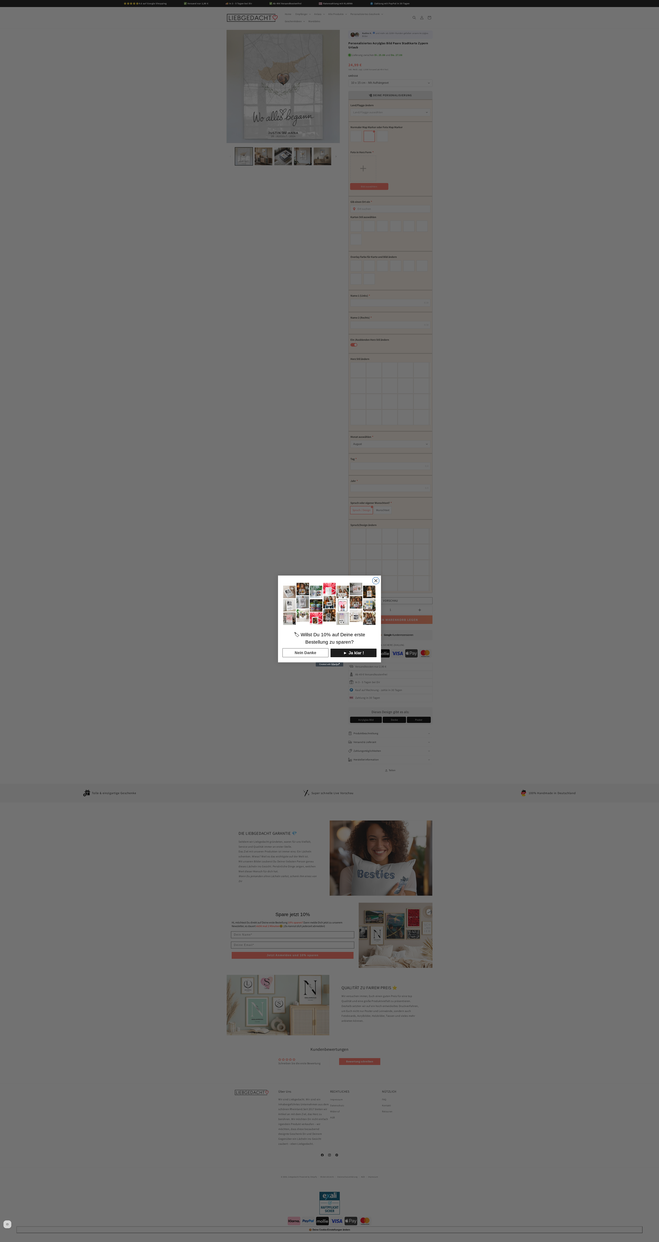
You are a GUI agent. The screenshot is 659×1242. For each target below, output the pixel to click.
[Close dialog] (375, 580)
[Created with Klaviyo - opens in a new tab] (329, 664)
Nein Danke (305, 653)
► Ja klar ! (353, 653)
